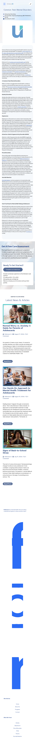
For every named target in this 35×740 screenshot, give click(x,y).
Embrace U (8, 334)
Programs (17, 709)
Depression (17, 725)
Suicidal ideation (6, 180)
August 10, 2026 (19, 396)
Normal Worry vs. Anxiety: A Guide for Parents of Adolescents (17, 328)
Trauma (17, 733)
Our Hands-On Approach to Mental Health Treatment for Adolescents (17, 390)
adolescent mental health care (17, 62)
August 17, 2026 (19, 334)
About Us (17, 706)
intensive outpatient (7, 71)
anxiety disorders (22, 106)
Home (17, 704)
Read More (7, 361)
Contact (17, 712)
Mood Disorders (17, 728)
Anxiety (17, 723)
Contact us (28, 75)
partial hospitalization (20, 71)
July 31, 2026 (18, 456)
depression (29, 125)
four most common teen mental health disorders (20, 87)
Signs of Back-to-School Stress (14, 451)
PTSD (17, 731)
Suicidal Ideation (17, 736)
